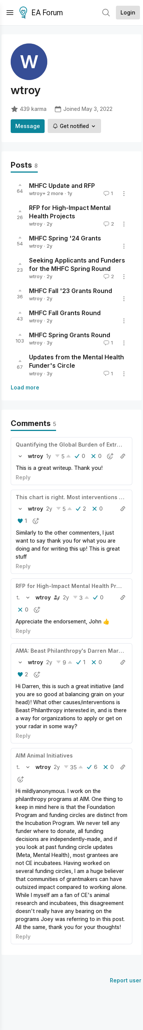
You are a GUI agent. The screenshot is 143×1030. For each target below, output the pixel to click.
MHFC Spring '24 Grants (65, 238)
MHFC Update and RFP (62, 185)
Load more (25, 387)
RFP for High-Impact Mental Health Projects (74, 586)
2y (49, 508)
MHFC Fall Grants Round (65, 313)
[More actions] (124, 193)
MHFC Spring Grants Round (69, 335)
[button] (20, 456)
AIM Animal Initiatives (44, 755)
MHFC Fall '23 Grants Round (70, 291)
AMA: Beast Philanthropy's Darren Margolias (75, 650)
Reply (23, 477)
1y (48, 456)
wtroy (35, 193)
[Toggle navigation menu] (10, 12)
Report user (125, 980)
